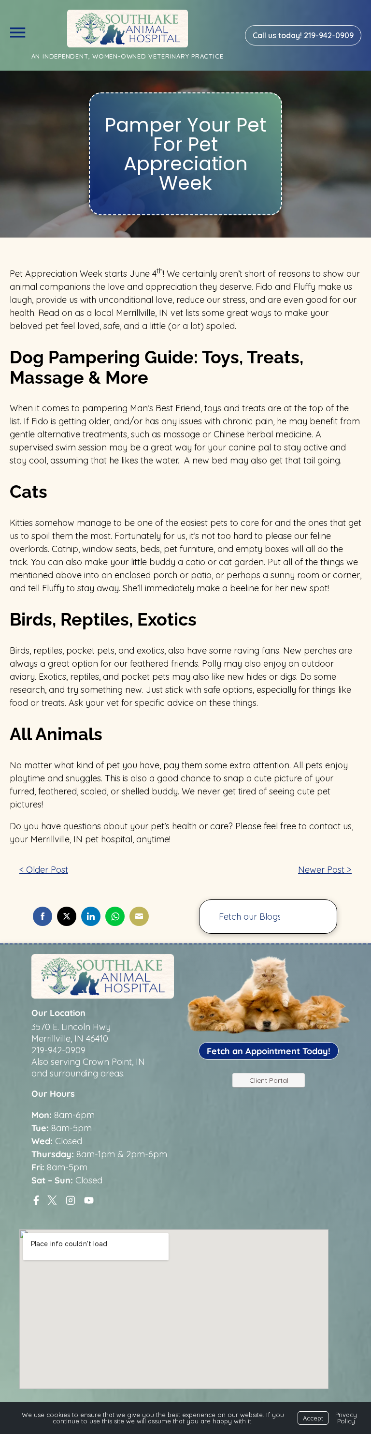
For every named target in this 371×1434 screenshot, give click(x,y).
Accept (313, 1418)
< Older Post (43, 869)
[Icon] (36, 1200)
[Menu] (17, 30)
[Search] (315, 916)
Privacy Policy (346, 1418)
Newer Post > (325, 869)
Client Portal (268, 1080)
